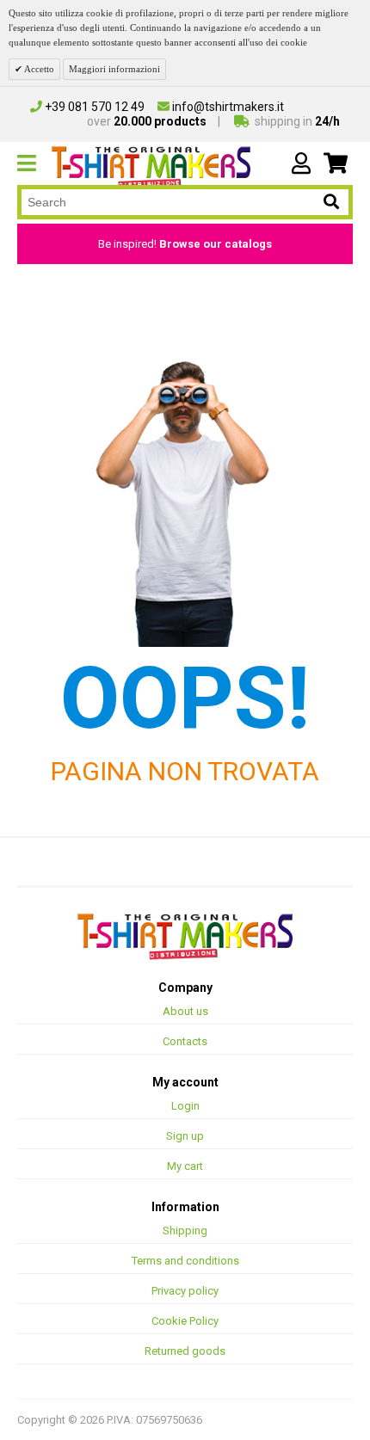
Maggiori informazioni (114, 69)
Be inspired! (185, 243)
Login (185, 1105)
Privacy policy (185, 1290)
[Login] (301, 163)
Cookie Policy (185, 1320)
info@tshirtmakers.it (227, 107)
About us (185, 1011)
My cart (185, 1166)
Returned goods (185, 1351)
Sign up (185, 1135)
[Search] (331, 202)
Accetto (38, 69)
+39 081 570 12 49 (93, 107)
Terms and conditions (185, 1260)
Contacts (185, 1041)
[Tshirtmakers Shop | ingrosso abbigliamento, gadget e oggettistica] (185, 936)
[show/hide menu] (34, 163)
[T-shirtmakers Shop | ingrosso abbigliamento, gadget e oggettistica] (151, 166)
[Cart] (335, 163)
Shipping (185, 1230)
